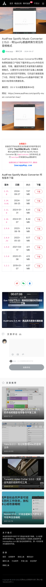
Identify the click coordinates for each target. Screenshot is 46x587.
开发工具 (24, 561)
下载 (38, 191)
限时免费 (27, 2)
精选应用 (18, 3)
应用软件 (11, 557)
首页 (11, 3)
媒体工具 (19, 51)
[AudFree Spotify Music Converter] (3, 51)
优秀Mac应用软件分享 (4, 3)
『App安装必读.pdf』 (22, 149)
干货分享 (37, 3)
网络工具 (6, 565)
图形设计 (30, 557)
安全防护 (33, 561)
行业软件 (15, 561)
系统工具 (21, 557)
